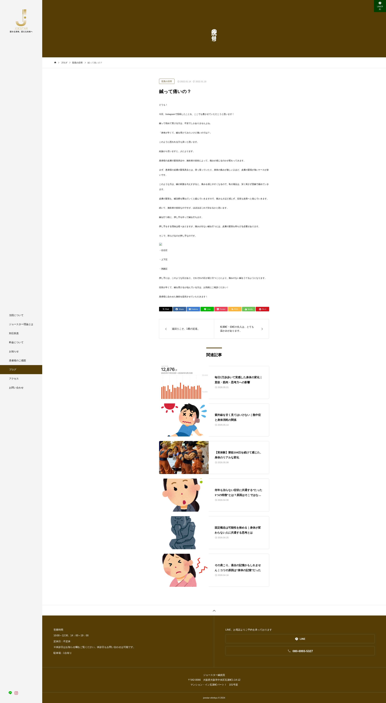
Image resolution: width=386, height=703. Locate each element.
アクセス (14, 378)
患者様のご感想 (17, 360)
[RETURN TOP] (214, 610)
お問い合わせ (16, 387)
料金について (16, 342)
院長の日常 (166, 81)
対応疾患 (14, 333)
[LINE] (10, 693)
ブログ (12, 369)
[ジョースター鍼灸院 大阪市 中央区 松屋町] (21, 21)
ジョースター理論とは (21, 324)
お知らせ (14, 351)
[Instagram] (16, 693)
